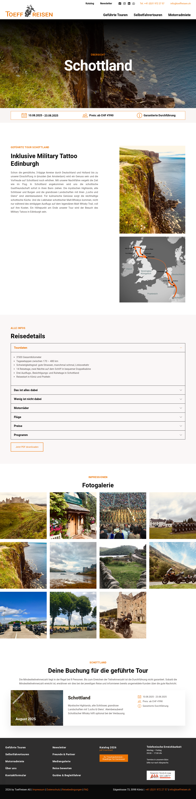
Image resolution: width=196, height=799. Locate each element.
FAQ (86, 789)
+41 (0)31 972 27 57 (156, 789)
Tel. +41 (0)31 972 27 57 (152, 3)
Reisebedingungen (72, 789)
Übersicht (98, 54)
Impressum (39, 789)
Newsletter (106, 3)
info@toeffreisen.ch (180, 3)
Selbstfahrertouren (148, 15)
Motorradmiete (179, 15)
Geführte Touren (115, 15)
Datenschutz (53, 789)
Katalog (90, 3)
